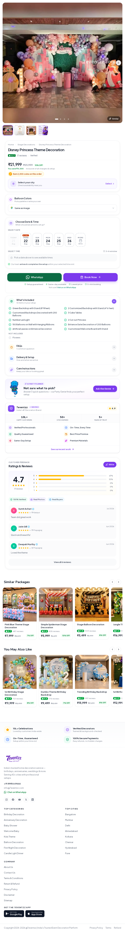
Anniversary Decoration (15, 820)
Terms (108, 928)
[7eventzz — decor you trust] (13, 759)
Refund (117, 928)
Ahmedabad (71, 831)
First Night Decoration (15, 847)
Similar (115, 118)
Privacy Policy (11, 889)
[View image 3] (31, 130)
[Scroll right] (118, 582)
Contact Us (9, 872)
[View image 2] (19, 130)
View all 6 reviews (62, 562)
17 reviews (22, 155)
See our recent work (61, 449)
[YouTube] (19, 799)
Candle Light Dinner (13, 853)
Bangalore (70, 814)
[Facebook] (13, 799)
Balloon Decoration (14, 842)
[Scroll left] (112, 582)
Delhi (67, 825)
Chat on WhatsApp (16, 792)
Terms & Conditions (13, 878)
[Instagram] (6, 799)
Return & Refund (12, 883)
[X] (26, 799)
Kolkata (69, 836)
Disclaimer (9, 895)
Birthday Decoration (14, 814)
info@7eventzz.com (14, 788)
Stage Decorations (26, 144)
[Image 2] (60, 119)
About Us (8, 867)
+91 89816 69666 (12, 783)
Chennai (69, 842)
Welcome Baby (11, 831)
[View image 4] (43, 130)
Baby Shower (10, 825)
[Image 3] (64, 119)
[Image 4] (68, 119)
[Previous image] (6, 62)
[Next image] (118, 62)
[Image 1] (57, 119)
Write (111, 464)
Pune (67, 853)
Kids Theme (9, 836)
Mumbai (69, 820)
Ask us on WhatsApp (66, 287)
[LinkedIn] (32, 799)
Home (11, 144)
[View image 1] (8, 130)
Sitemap (8, 900)
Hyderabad (71, 847)
